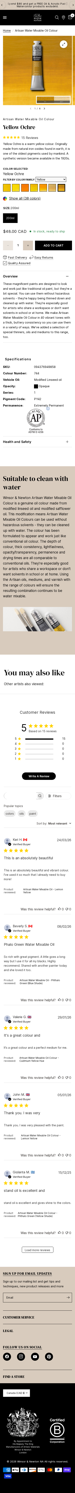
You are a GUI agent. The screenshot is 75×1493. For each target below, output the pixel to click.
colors (10, 813)
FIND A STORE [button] (14, 1376)
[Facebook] (7, 1357)
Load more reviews (37, 1250)
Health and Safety (17, 442)
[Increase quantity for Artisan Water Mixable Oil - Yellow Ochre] (28, 245)
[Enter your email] (68, 1297)
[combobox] (54, 823)
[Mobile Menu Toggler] (5, 17)
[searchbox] (20, 796)
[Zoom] (63, 44)
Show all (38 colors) (25, 198)
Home (7, 30)
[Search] (57, 17)
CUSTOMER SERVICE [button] (18, 1317)
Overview (10, 276)
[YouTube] (35, 1357)
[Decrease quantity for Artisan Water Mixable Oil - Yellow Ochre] (8, 245)
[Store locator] (63, 17)
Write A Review (39, 776)
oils (21, 813)
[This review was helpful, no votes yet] (59, 909)
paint (32, 813)
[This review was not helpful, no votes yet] (66, 909)
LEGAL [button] (8, 1331)
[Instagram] (21, 1357)
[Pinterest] (49, 1357)
